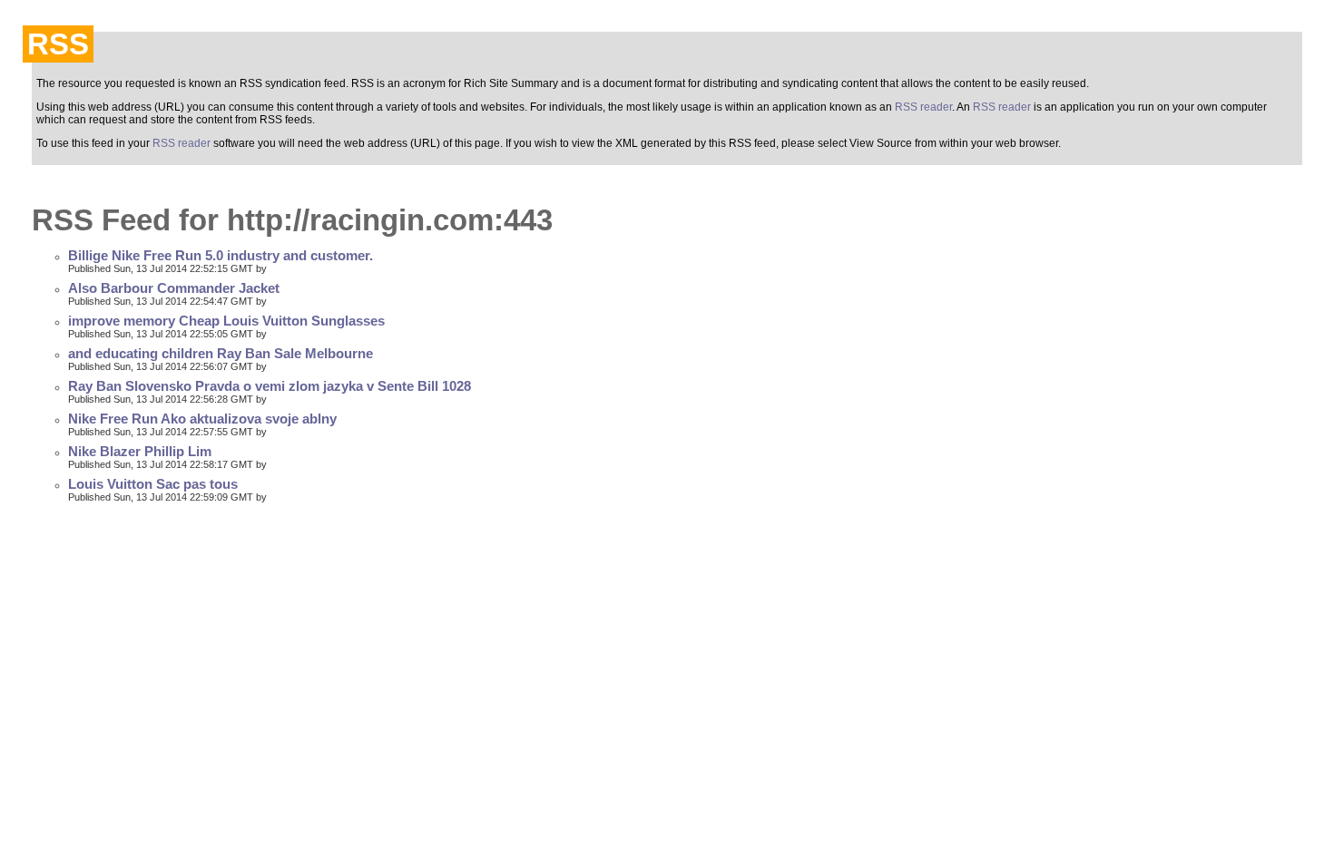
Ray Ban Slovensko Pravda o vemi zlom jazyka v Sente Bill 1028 (269, 386)
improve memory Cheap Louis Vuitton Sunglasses (226, 321)
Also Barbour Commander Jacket (174, 288)
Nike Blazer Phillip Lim (139, 451)
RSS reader (923, 107)
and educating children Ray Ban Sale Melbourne (220, 353)
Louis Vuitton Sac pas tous (153, 484)
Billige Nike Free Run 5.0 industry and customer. (220, 255)
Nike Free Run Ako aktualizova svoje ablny (202, 419)
